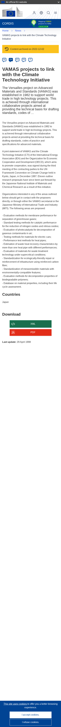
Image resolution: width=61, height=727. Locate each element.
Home (5, 30)
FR (24, 59)
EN (11, 59)
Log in (34, 13)
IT (30, 59)
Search (48, 13)
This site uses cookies (15, 704)
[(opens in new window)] (12, 12)
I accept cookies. (30, 714)
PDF (32, 332)
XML (32, 324)
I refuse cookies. (30, 722)
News (18, 30)
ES (17, 59)
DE (4, 59)
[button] (41, 13)
